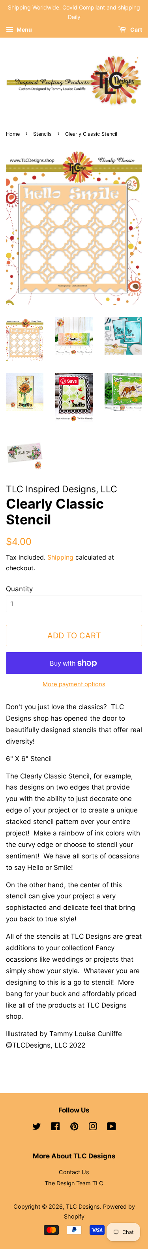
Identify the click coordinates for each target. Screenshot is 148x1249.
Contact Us (74, 1172)
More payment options (74, 684)
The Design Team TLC (74, 1183)
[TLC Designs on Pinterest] (74, 1127)
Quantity (19, 589)
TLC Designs (83, 1206)
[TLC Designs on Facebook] (55, 1127)
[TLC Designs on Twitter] (36, 1127)
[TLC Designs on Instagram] (92, 1127)
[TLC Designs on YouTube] (111, 1127)
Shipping (60, 557)
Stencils (42, 134)
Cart (135, 29)
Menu (23, 29)
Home (13, 134)
